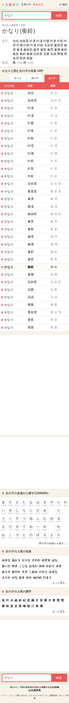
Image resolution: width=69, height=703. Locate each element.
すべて (18, 78)
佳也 (16, 41)
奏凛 (31, 198)
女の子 (14, 25)
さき (25, 571)
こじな (23, 565)
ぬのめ (37, 577)
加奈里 (24, 41)
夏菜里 (58, 45)
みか (29, 577)
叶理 (31, 145)
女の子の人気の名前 (18, 551)
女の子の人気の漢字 (18, 591)
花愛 (46, 53)
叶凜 (39, 41)
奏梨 (43, 49)
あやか (16, 571)
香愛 (29, 58)
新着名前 (53, 695)
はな (55, 560)
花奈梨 (38, 53)
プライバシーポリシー (38, 695)
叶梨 (60, 41)
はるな (53, 571)
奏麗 (29, 53)
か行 (23, 25)
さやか (36, 560)
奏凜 (19, 49)
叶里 (33, 45)
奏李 (36, 49)
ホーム (5, 25)
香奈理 (32, 312)
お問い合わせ (21, 695)
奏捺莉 (28, 49)
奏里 (16, 53)
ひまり (47, 577)
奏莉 (64, 49)
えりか (6, 577)
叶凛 (33, 41)
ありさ (6, 571)
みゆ (42, 565)
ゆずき (46, 560)
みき (59, 565)
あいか (6, 565)
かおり (50, 565)
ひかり (43, 571)
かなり (8, 93)
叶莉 (26, 45)
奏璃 (57, 49)
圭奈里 (48, 45)
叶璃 (19, 45)
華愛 (60, 53)
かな (15, 577)
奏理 (50, 49)
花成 (53, 53)
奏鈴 (23, 53)
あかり (16, 560)
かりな (26, 560)
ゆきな (6, 560)
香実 (23, 58)
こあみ (33, 571)
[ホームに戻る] (10, 4)
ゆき (15, 565)
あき (22, 577)
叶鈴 (40, 45)
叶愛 (46, 41)
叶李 (53, 41)
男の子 (35, 78)
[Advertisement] (34, 361)
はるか (33, 565)
